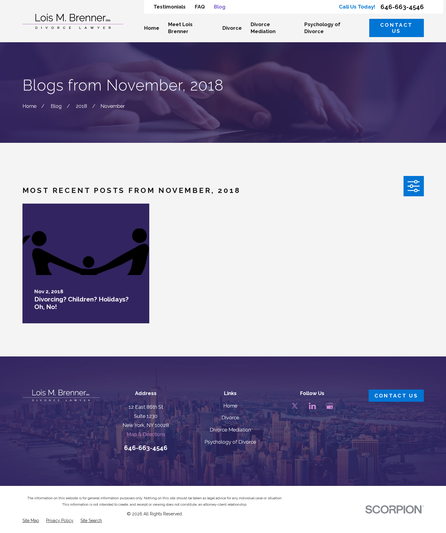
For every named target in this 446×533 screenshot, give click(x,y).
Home (230, 406)
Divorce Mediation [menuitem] (263, 27)
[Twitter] (294, 405)
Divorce (230, 417)
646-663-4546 (402, 7)
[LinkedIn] (312, 405)
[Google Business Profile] (329, 405)
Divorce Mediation (230, 430)
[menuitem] (30, 521)
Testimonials (170, 7)
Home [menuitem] (151, 28)
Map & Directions (146, 434)
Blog (219, 7)
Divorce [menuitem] (232, 28)
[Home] (73, 21)
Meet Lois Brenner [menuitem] (180, 27)
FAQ (200, 7)
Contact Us (396, 28)
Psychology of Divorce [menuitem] (322, 27)
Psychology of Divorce (230, 442)
